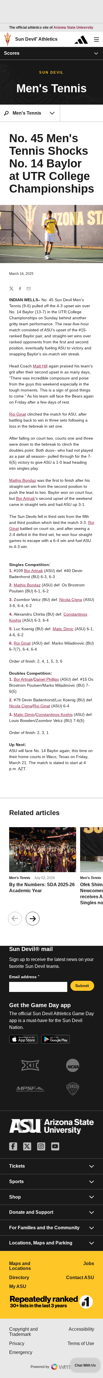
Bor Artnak (25, 498)
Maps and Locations (30, 1266)
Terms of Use (81, 1343)
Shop (15, 1197)
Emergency (30, 1352)
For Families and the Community (44, 1227)
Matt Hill (40, 366)
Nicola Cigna (70, 599)
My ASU (30, 1286)
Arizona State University (73, 28)
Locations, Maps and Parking (40, 1242)
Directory (30, 1277)
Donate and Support (31, 1212)
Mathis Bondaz (22, 480)
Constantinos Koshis (54, 714)
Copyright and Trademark (30, 1332)
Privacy (30, 1343)
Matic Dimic (63, 629)
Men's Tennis (19, 878)
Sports (16, 1181)
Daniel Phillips (46, 679)
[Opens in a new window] (51, 1302)
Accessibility (81, 1329)
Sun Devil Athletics (36, 39)
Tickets (17, 1166)
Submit (82, 985)
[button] (32, 918)
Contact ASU (80, 1277)
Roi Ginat (17, 414)
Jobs (88, 1263)
